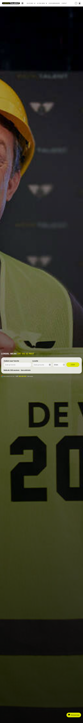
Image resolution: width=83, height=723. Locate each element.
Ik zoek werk (41, 3)
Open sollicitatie (26, 370)
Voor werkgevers (54, 3)
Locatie (35, 361)
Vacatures (30, 3)
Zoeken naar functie (11, 361)
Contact (64, 3)
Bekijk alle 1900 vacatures (11, 370)
